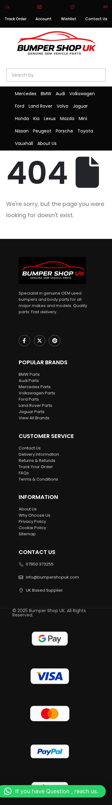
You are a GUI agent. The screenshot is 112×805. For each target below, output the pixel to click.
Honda (22, 118)
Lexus (50, 118)
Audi (60, 94)
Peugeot (42, 131)
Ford (19, 106)
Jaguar (80, 106)
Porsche (64, 131)
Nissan (22, 131)
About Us (47, 143)
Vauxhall (24, 143)
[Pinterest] (54, 341)
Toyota (85, 131)
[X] (39, 341)
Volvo (62, 106)
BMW (46, 94)
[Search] (77, 75)
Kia (36, 118)
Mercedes (25, 94)
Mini (83, 118)
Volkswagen (82, 94)
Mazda (67, 118)
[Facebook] (24, 341)
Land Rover (40, 106)
